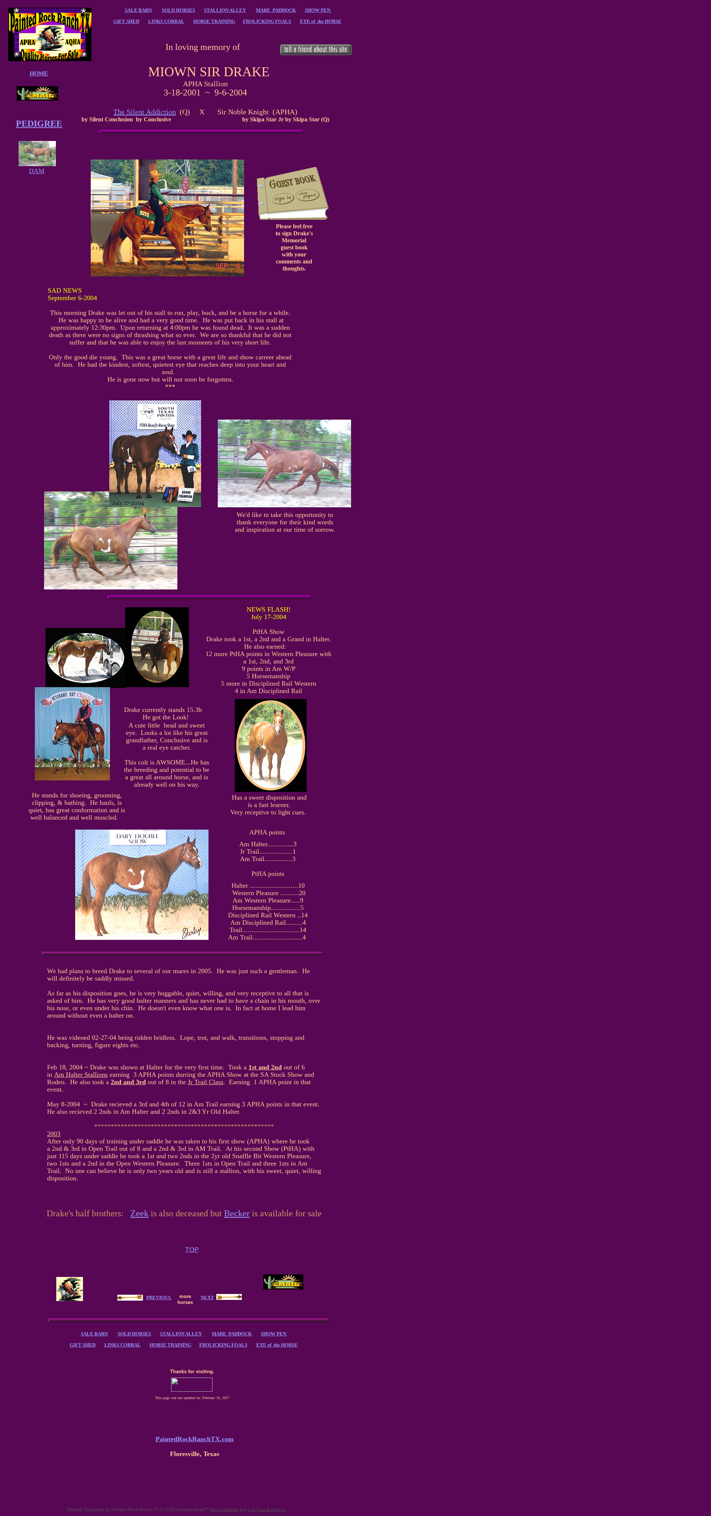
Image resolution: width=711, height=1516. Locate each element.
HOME (39, 73)
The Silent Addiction (144, 112)
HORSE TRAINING (214, 21)
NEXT (207, 1297)
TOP (192, 1249)
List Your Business (266, 1509)
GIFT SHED (126, 21)
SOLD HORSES (178, 10)
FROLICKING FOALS (267, 21)
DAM (36, 171)
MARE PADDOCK (276, 10)
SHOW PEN (318, 10)
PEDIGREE (39, 123)
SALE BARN (138, 10)
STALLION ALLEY (225, 10)
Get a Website (224, 1509)
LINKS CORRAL (166, 21)
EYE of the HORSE (320, 21)
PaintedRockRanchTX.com (195, 1439)
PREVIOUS (158, 1297)
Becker (237, 1213)
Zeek (139, 1213)
